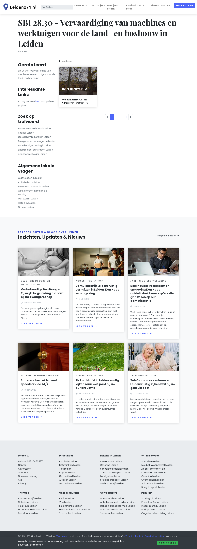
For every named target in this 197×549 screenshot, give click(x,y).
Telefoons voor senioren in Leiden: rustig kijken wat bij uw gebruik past (152, 384)
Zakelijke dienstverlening (148, 280)
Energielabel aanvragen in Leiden (36, 141)
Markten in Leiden (28, 198)
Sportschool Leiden (70, 513)
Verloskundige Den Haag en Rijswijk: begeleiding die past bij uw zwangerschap (42, 293)
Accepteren (168, 543)
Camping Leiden (150, 476)
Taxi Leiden (65, 468)
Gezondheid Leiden (69, 476)
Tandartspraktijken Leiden (115, 472)
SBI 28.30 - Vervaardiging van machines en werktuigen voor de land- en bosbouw (36, 74)
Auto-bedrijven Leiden (112, 498)
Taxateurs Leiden (27, 506)
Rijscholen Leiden (68, 461)
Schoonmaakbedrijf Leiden (33, 509)
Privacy (22, 483)
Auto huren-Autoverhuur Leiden (118, 502)
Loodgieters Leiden (110, 476)
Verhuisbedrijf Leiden (112, 483)
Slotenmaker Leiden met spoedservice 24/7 (39, 382)
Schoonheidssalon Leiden (114, 468)
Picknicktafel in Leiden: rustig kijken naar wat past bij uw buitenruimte (97, 384)
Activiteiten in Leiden (29, 182)
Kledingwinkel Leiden (70, 506)
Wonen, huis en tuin (90, 280)
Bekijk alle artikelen (166, 235)
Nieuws (155, 5)
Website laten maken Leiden (75, 509)
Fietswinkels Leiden (69, 465)
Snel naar (79, 5)
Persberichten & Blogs (135, 7)
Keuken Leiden (67, 498)
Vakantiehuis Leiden (152, 483)
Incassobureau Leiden (153, 506)
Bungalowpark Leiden (153, 487)
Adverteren (184, 5)
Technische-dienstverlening (41, 375)
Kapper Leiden (67, 472)
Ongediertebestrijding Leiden (157, 513)
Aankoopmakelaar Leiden (32, 154)
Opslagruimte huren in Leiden (34, 137)
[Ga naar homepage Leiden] (19, 7)
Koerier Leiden (26, 132)
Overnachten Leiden (152, 480)
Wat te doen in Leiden (30, 178)
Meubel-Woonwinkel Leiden (156, 465)
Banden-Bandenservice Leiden (117, 506)
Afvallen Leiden (67, 480)
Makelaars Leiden (28, 513)
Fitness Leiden (26, 207)
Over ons (23, 472)
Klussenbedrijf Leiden (30, 498)
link (37, 101)
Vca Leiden (65, 502)
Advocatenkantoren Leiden (115, 509)
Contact (165, 5)
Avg (20, 480)
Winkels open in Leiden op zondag (32, 192)
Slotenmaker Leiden (111, 513)
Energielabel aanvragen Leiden (35, 149)
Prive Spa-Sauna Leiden (154, 502)
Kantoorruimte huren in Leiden (35, 128)
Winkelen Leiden (150, 461)
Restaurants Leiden (111, 461)
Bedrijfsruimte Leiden (153, 509)
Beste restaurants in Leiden (33, 186)
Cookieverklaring (27, 476)
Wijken (101, 5)
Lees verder (30, 323)
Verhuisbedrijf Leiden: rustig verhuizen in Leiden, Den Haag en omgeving (98, 289)
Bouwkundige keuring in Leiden (35, 145)
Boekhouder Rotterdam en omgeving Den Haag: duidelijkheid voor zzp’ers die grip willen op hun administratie (152, 293)
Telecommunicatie (143, 375)
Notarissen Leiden (28, 502)
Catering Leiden (109, 465)
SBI (93, 5)
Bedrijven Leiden (112, 7)
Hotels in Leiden (26, 203)
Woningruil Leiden (151, 498)
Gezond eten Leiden (70, 483)
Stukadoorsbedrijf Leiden (114, 480)
